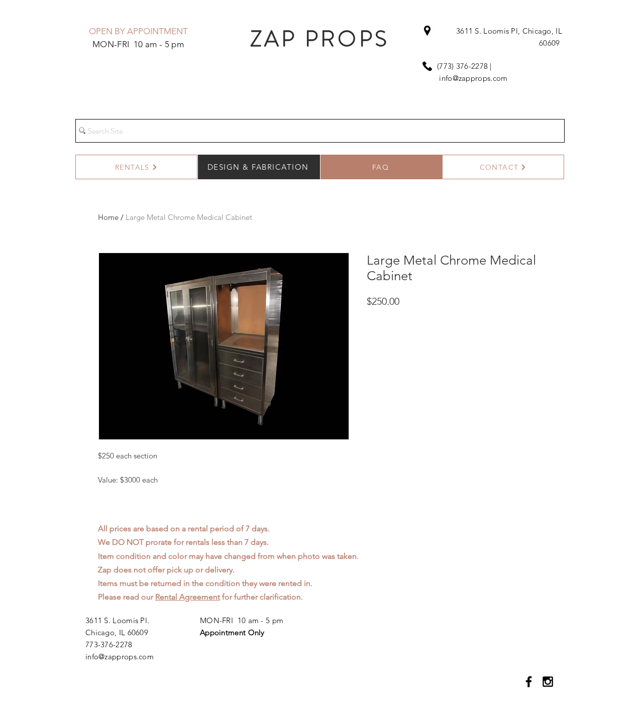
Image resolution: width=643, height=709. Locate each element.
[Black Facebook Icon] (528, 681)
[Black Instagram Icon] (548, 681)
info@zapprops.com (473, 78)
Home (108, 217)
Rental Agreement (187, 597)
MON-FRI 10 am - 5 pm (241, 620)
